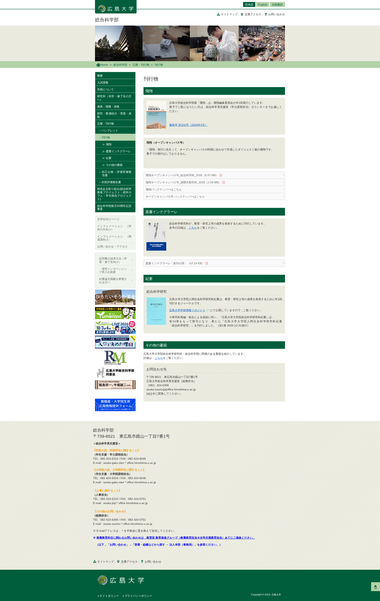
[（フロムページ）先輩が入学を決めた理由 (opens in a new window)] (115, 341)
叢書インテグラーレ (118, 151)
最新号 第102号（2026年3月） (188, 124)
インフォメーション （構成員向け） (114, 238)
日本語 (249, 4)
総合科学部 (107, 19)
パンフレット (110, 130)
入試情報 (102, 82)
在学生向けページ (108, 219)
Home (104, 64)
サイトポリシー (109, 595)
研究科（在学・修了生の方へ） (114, 98)
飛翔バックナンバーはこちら (164, 189)
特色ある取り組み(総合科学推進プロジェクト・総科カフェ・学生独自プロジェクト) (114, 193)
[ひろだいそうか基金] (115, 297)
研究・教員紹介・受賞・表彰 (114, 115)
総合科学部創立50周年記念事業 (114, 207)
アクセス (253, 14)
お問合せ (276, 14)
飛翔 (108, 144)
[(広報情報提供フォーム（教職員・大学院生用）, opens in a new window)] (115, 404)
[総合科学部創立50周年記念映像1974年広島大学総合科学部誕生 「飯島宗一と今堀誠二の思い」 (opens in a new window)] (115, 388)
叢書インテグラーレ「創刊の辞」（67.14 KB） (175, 263)
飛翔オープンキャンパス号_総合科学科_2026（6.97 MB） (182, 175)
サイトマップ (229, 14)
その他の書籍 (114, 164)
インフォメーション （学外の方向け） (114, 227)
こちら (193, 227)
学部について (105, 89)
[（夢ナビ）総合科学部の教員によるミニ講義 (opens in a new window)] (115, 312)
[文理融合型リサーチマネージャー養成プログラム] (115, 357)
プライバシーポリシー (138, 595)
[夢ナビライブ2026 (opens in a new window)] (115, 327)
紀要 (108, 158)
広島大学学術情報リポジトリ (187, 310)
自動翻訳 (277, 4)
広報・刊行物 (141, 64)
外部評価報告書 (111, 182)
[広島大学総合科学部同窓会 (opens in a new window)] (115, 372)
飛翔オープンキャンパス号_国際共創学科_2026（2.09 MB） (183, 182)
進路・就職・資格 (108, 106)
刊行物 (106, 137)
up (375, 588)
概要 (100, 75)
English (262, 4)
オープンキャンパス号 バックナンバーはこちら (175, 196)
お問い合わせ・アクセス (112, 246)
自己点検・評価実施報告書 (116, 173)
